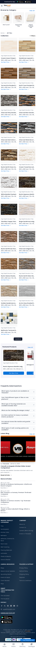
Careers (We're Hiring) (26, 530)
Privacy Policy (23, 568)
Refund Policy (23, 571)
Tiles (2, 526)
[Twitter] (5, 606)
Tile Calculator (5, 595)
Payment (22, 577)
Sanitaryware (5, 529)
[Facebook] (1, 606)
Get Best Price (13, 373)
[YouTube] (14, 606)
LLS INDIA (27, 631)
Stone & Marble (5, 559)
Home (3, 33)
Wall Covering (5, 547)
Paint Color (4, 544)
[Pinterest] (8, 606)
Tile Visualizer (5, 599)
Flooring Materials (6, 550)
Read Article (5, 475)
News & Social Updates (8, 571)
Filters (33, 36)
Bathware (4, 535)
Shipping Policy (24, 574)
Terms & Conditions (25, 580)
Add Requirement (28, 640)
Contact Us (22, 527)
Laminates (4, 553)
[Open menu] (2, 6)
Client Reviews (5, 580)
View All (32, 11)
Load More (18, 339)
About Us (22, 524)
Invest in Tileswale (25, 534)
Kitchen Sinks (5, 532)
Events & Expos (5, 577)
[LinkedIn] (11, 606)
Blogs (2, 568)
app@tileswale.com (9, 609)
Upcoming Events (6, 574)
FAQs (2, 583)
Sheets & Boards (6, 556)
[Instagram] (17, 606)
